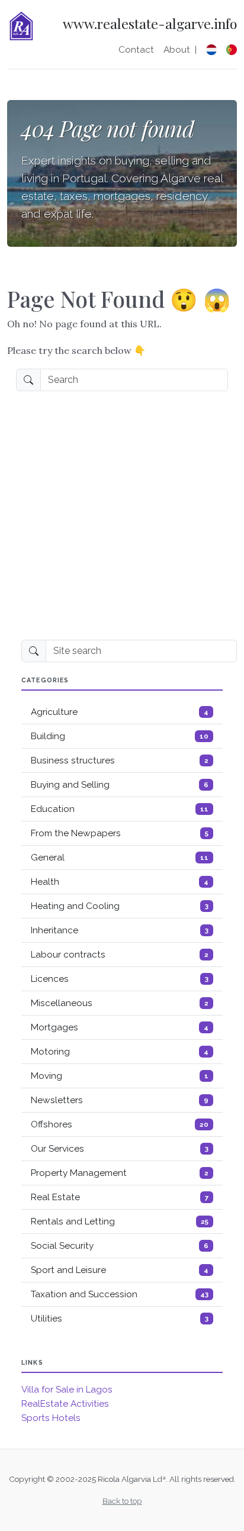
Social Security (119, 1245)
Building (119, 736)
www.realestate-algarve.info (150, 24)
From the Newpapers (119, 833)
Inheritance (119, 930)
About (176, 49)
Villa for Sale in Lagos (67, 1389)
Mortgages (119, 1027)
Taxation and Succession (119, 1294)
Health (119, 881)
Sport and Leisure (119, 1270)
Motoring (119, 1051)
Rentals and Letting (119, 1221)
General (119, 857)
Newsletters (119, 1100)
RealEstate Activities (65, 1403)
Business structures (119, 760)
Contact (136, 49)
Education (119, 809)
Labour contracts (119, 954)
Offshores (119, 1124)
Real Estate (119, 1197)
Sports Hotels (51, 1418)
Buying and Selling (119, 784)
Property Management (119, 1173)
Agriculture (119, 712)
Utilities (119, 1318)
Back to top (122, 1501)
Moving (119, 1076)
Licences (119, 979)
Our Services (119, 1148)
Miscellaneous (119, 1003)
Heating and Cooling (119, 906)
